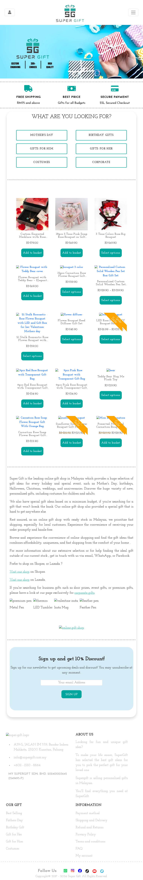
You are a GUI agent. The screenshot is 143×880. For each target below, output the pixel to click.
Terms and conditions (90, 841)
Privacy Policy (86, 834)
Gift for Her (14, 834)
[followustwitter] (102, 871)
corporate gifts (84, 593)
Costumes (12, 848)
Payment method (88, 813)
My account (84, 855)
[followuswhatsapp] (65, 871)
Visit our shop (19, 572)
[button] (133, 870)
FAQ (79, 848)
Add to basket (32, 252)
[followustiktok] (87, 871)
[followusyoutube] (95, 871)
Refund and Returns (89, 827)
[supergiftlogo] (69, 12)
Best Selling (14, 813)
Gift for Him (14, 841)
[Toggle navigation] (9, 12)
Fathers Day (14, 820)
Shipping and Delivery (91, 820)
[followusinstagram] (73, 871)
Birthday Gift (15, 827)
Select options (110, 252)
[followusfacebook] (80, 871)
